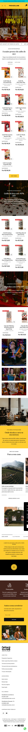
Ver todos (14, 175)
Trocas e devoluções (6, 671)
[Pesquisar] (5, 5)
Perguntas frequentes (7, 658)
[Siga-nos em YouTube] (6, 713)
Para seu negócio (6, 684)
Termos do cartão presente (8, 663)
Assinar (14, 619)
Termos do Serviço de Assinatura (9, 666)
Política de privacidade (7, 669)
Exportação (4, 687)
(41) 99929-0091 (5, 703)
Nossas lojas (5, 681)
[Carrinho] (25, 5)
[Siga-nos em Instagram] (3, 713)
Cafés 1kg (10, 62)
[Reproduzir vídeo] (14, 567)
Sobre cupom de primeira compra (9, 660)
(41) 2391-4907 (5, 696)
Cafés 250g (17, 62)
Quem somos (5, 679)
